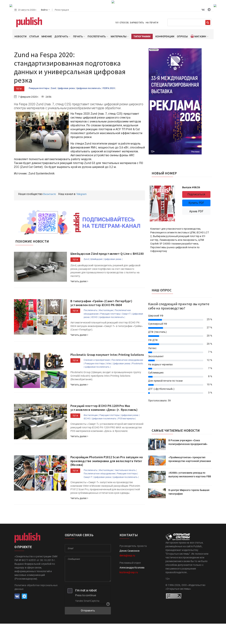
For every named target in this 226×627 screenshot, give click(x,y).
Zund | (87, 259)
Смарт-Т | (127, 314)
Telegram (81, 194)
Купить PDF (196, 203)
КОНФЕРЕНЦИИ (164, 36)
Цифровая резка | (113, 259)
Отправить (88, 610)
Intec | (109, 363)
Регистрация (62, 9)
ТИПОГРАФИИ (142, 36)
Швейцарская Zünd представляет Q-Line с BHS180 (107, 254)
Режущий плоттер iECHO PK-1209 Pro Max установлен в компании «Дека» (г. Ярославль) (104, 408)
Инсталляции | (106, 310)
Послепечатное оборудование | (100, 473)
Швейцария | (96, 259)
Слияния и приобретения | (97, 360)
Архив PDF (196, 211)
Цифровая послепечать (88, 88)
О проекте (23, 547)
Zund (53, 88)
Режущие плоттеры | (110, 314)
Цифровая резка (66, 88)
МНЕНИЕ (46, 36)
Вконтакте (49, 194)
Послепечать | (91, 310)
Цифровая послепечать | (112, 317)
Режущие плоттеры (39, 88)
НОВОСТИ (20, 36)
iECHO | (95, 317)
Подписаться (196, 194)
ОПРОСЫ (182, 36)
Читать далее (78, 281)
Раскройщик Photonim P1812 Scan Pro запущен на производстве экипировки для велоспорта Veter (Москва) (106, 461)
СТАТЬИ (34, 36)
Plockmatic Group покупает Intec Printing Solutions (107, 355)
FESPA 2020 (109, 88)
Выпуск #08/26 (191, 187)
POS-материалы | (127, 418)
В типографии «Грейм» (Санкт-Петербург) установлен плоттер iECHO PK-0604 (101, 303)
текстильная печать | (126, 470)
